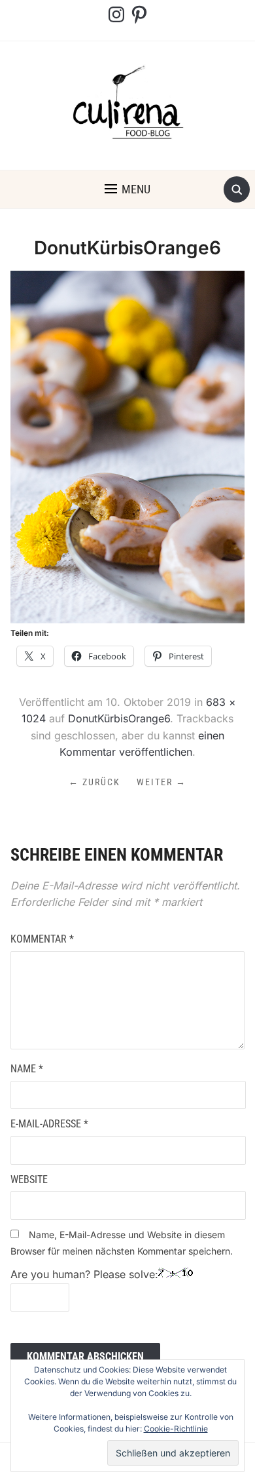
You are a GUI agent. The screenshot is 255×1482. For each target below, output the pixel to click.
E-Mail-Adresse (49, 1124)
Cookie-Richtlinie (176, 1428)
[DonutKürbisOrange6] (127, 446)
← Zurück (94, 782)
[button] (127, 189)
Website (29, 1179)
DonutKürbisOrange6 (119, 718)
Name (26, 1069)
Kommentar (42, 939)
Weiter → (161, 782)
